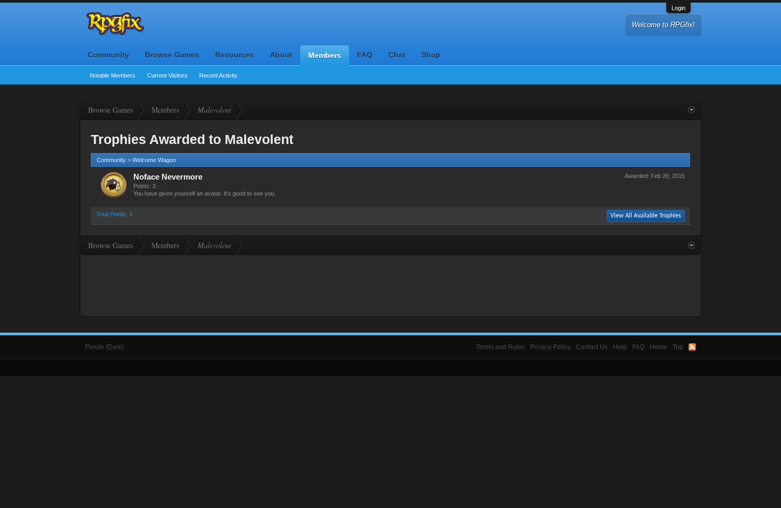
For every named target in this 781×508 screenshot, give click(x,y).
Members (324, 55)
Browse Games (172, 54)
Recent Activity (218, 75)
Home (658, 347)
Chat (396, 54)
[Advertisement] (390, 284)
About (281, 54)
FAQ (364, 54)
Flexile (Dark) (104, 347)
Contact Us (592, 347)
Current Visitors (167, 75)
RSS (692, 347)
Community (108, 54)
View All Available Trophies (645, 216)
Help (620, 347)
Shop (430, 54)
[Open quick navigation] (691, 110)
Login (678, 8)
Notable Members (112, 75)
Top (678, 347)
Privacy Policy (550, 347)
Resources (234, 54)
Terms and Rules (500, 347)
